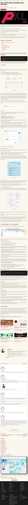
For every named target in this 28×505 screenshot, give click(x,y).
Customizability (4, 49)
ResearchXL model (15, 36)
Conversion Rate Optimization (4, 496)
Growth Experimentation (3, 447)
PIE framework (4, 69)
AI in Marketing (2, 440)
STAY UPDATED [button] (3, 9)
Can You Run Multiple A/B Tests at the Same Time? (20, 327)
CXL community (19, 316)
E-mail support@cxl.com (22, 496)
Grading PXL (4, 48)
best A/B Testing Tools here (5, 313)
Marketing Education (3, 449)
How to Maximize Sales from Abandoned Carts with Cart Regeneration (7, 435)
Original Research (3, 451)
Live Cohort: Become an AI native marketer (14, 496)
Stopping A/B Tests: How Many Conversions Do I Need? (5, 338)
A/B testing (16, 25)
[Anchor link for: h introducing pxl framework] (19, 224)
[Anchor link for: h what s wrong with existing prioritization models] (1, 56)
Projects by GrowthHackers (19, 112)
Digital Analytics (3, 498)
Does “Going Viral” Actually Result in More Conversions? (21, 435)
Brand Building (2, 442)
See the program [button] (14, 479)
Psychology (2, 452)
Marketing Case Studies (3, 448)
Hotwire (16, 188)
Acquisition (2, 439)
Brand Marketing (3, 499)
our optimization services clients (20, 220)
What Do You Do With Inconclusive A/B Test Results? (20, 338)
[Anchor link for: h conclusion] (8, 306)
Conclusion (2, 50)
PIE (2, 43)
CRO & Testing (4, 346)
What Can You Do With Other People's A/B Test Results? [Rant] (6, 327)
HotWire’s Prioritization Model (6, 46)
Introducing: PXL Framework (5, 47)
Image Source (14, 90)
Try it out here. (2, 315)
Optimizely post (14, 189)
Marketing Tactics (3, 450)
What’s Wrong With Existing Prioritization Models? (8, 42)
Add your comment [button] (24, 363)
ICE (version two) (4, 45)
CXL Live (2, 188)
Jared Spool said (13, 181)
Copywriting (2, 444)
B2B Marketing (2, 441)
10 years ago (26, 386)
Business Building (3, 443)
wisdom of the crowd (4, 101)
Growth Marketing (3, 497)
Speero (15, 353)
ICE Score (3, 44)
